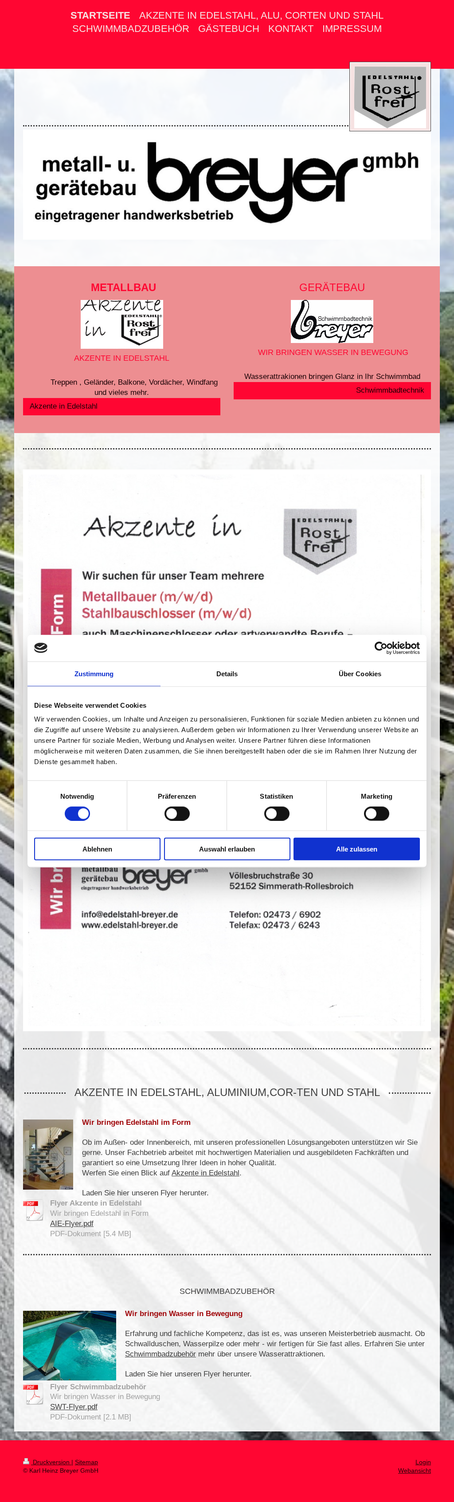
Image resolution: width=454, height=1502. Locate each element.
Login (423, 1462)
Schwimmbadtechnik (390, 390)
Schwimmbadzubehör (160, 1354)
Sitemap (86, 1462)
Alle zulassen (356, 849)
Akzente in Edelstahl (64, 406)
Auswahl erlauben (227, 849)
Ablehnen (97, 849)
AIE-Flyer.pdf (72, 1223)
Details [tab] (227, 673)
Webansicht (414, 1470)
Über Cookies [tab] (360, 673)
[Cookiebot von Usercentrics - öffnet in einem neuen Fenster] (381, 647)
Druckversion (51, 1462)
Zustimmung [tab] (94, 673)
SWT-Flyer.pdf (74, 1407)
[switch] (177, 813)
